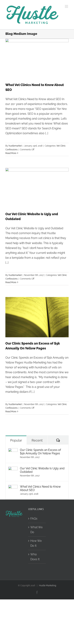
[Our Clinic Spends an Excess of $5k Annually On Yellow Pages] (13, 450)
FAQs (33, 518)
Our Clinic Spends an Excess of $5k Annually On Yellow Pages (40, 451)
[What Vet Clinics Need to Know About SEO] (13, 487)
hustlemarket (15, 146)
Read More (10, 153)
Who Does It (35, 557)
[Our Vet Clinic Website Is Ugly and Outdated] (13, 469)
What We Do (36, 530)
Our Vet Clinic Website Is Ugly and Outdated (42, 470)
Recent (37, 440)
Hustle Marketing (47, 585)
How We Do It (36, 543)
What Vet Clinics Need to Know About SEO (40, 488)
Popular (16, 440)
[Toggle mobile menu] (67, 6)
